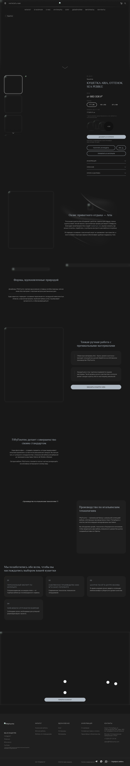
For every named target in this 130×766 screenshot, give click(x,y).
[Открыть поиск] (125, 3)
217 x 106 (115, 105)
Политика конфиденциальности (88, 762)
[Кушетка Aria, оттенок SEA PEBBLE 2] (13, 104)
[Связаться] (5, 3)
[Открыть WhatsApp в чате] (106, 761)
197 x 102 (103, 105)
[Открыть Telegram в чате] (96, 761)
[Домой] (65, 3)
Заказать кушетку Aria (96, 387)
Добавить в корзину (106, 137)
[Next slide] (13, 133)
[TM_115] (91, 126)
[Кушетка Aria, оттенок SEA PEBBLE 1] (13, 84)
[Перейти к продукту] (65, 67)
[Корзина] (121, 3)
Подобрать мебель (117, 761)
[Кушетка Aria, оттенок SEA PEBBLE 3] (13, 124)
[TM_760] (103, 126)
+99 (108, 126)
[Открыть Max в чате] (101, 761)
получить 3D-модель (101, 148)
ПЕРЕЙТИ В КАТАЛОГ (65, 700)
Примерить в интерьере (106, 153)
